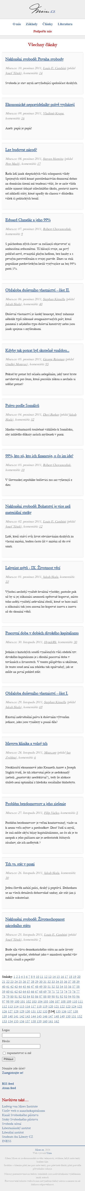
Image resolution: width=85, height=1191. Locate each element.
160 (44, 1021)
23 (12, 982)
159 (39, 1021)
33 (53, 982)
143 (27, 1016)
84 (28, 996)
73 (61, 991)
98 (7, 1001)
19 (74, 977)
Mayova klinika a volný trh (26, 743)
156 (21, 1021)
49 (40, 986)
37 (69, 982)
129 (21, 1011)
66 (32, 991)
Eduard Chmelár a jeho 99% (28, 219)
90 (53, 996)
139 (4, 1016)
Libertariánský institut (16, 1128)
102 (28, 1001)
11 (41, 977)
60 (7, 991)
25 (20, 982)
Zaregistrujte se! (12, 1073)
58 (78, 986)
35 (61, 982)
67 (36, 991)
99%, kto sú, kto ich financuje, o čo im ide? (39, 455)
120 (50, 1006)
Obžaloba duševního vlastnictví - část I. (36, 693)
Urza (49, 1153)
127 (10, 1011)
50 (45, 986)
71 (53, 991)
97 (3, 1001)
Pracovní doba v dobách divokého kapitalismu (42, 632)
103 (34, 1001)
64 (24, 991)
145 (39, 1016)
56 (69, 986)
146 (44, 1016)
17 (38, 164)
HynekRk (50, 642)
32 (49, 982)
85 (32, 996)
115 (21, 1006)
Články (47, 23)
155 (16, 1021)
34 (57, 982)
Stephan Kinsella (54, 299)
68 (40, 991)
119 (44, 1006)
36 (65, 982)
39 (78, 982)
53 (57, 986)
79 (7, 996)
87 (40, 996)
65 (28, 991)
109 (68, 1001)
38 (74, 982)
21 (3, 982)
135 (58, 1011)
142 (21, 1016)
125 (79, 1006)
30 (75, 642)
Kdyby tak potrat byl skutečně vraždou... (37, 350)
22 (7, 582)
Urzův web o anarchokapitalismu (23, 1111)
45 (24, 986)
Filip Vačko (51, 813)
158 (33, 1021)
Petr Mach (12, 164)
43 (16, 986)
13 (50, 977)
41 (7, 986)
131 (33, 1011)
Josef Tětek (13, 73)
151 (73, 1016)
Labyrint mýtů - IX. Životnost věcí (32, 567)
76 (74, 991)
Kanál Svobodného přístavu (20, 1115)
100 (16, 1001)
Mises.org (50, 752)
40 (40, 304)
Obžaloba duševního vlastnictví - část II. (37, 290)
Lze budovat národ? (21, 149)
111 (80, 1001)
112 (4, 1006)
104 (40, 1001)
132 (39, 1011)
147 (50, 1016)
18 (70, 977)
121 (56, 1006)
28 (32, 982)
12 (40, 526)
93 (65, 996)
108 (63, 1001)
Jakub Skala (13, 304)
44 (20, 986)
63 (20, 991)
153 (4, 1021)
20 (78, 977)
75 (69, 991)
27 (28, 982)
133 (44, 1011)
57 (74, 986)
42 (12, 986)
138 (75, 1011)
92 (61, 996)
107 (57, 1001)
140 (10, 1016)
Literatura (65, 23)
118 (39, 1006)
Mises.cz (39, 1149)
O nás (17, 23)
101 (22, 1001)
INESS (6, 1141)
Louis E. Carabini (54, 68)
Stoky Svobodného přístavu (20, 1119)
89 (49, 996)
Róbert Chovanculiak (57, 229)
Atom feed (9, 1088)
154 (10, 1021)
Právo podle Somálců (22, 405)
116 (27, 1006)
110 (74, 1001)
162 (56, 1021)
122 (62, 1006)
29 (36, 982)
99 (12, 1001)
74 (65, 991)
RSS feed (8, 1084)
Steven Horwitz (53, 159)
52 (32, 419)
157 (27, 1021)
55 (65, 986)
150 (68, 1016)
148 (56, 1016)
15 (58, 977)
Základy (32, 23)
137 (69, 1011)
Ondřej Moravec (16, 364)
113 (10, 1006)
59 (3, 991)
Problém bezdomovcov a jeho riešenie (35, 803)
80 (12, 996)
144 (33, 1016)
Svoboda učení (11, 1124)
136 (63, 1011)
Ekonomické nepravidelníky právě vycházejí (40, 104)
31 (45, 982)
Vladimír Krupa (53, 113)
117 (33, 1006)
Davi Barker (51, 414)
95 (46, 364)
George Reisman (53, 359)
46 (28, 986)
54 (61, 986)
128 (16, 1011)
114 (16, 1006)
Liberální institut (13, 1132)
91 (57, 996)
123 (68, 1006)
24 (16, 982)
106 (51, 1001)
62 (16, 991)
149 (62, 1016)
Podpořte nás (42, 31)
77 (78, 991)
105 (45, 1001)
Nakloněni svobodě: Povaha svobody (34, 59)
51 (49, 986)
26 (24, 982)
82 (20, 996)
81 (16, 996)
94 (69, 996)
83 (24, 996)
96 (78, 996)
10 (22, 470)
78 (3, 996)
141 (16, 1016)
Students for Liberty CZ (17, 1137)
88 (45, 996)
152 (79, 1016)
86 (36, 996)
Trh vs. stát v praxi (20, 864)
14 (40, 73)
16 (22, 118)
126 (4, 1011)
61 (12, 991)
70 (49, 991)
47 (32, 986)
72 (57, 991)
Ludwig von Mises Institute (20, 1106)
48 (36, 986)
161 (50, 1021)
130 (27, 1011)
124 (73, 1006)
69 (40, 707)
